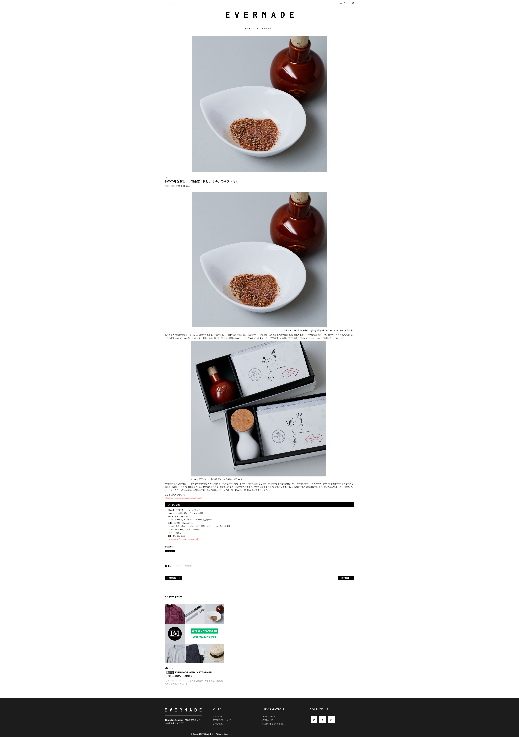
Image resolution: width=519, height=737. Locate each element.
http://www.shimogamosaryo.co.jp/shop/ (183, 498)
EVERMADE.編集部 (184, 186)
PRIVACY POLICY (269, 716)
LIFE (166, 178)
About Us (217, 716)
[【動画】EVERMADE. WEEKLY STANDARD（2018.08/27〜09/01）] (194, 633)
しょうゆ (176, 566)
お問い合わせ (219, 724)
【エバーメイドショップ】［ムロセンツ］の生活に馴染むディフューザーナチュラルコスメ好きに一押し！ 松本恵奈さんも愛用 (189, 3)
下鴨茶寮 (187, 566)
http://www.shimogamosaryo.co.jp (183, 539)
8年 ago (171, 668)
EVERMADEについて (222, 720)
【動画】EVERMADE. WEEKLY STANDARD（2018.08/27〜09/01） (188, 674)
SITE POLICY (267, 720)
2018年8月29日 (170, 186)
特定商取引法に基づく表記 (273, 724)
